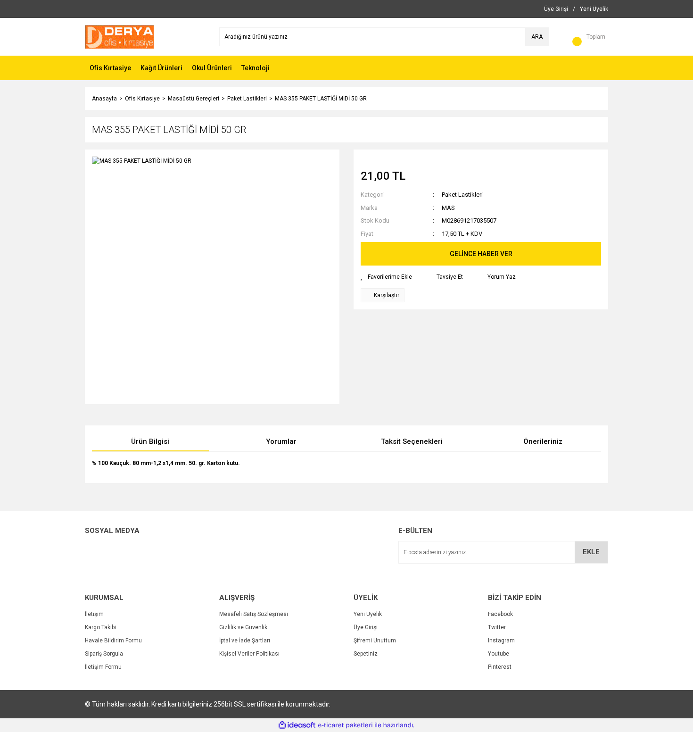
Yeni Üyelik (368, 614)
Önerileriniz (542, 441)
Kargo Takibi (100, 627)
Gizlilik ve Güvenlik (243, 627)
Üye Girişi (366, 627)
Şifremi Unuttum (375, 640)
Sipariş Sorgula (104, 653)
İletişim (94, 614)
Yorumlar (281, 441)
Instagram (501, 640)
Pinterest (500, 667)
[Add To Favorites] (386, 277)
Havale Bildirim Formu (113, 640)
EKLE (591, 552)
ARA (537, 36)
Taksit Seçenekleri (412, 441)
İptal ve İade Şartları (244, 640)
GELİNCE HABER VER (481, 254)
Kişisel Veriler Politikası (249, 653)
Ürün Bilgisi (150, 441)
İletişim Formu (103, 667)
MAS (448, 207)
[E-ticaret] (345, 725)
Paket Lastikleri (462, 194)
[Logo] (120, 36)
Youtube (498, 653)
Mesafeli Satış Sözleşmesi (253, 614)
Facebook (500, 614)
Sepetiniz (366, 653)
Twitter (497, 627)
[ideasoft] (297, 725)
